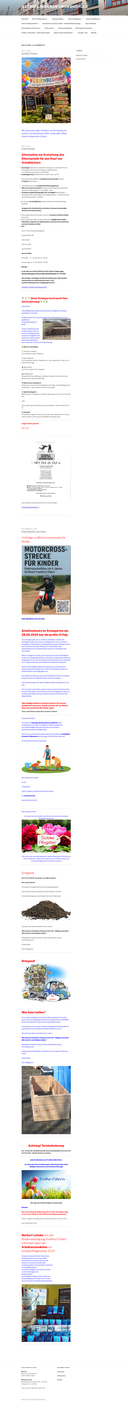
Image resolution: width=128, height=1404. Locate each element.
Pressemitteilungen (65, 28)
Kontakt (93, 33)
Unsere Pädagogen (74, 19)
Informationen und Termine (30, 28)
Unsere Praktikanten (93, 19)
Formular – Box (82, 33)
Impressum (60, 1371)
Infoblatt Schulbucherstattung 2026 (34, 287)
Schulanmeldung (57, 19)
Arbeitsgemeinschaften (83, 28)
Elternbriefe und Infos (33, 531)
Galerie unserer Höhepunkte (63, 33)
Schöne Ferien (29, 53)
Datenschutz (61, 1375)
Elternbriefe (28, 148)
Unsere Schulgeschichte (29, 23)
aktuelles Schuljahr (82, 55)
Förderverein (49, 28)
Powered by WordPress (38, 1399)
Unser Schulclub (90, 23)
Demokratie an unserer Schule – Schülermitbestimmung (61, 23)
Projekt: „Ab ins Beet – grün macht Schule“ (35, 33)
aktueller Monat (81, 59)
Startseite (24, 19)
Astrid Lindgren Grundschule (55, 7)
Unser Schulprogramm (39, 19)
